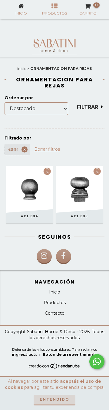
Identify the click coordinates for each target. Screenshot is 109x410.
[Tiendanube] (54, 368)
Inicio (21, 68)
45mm (13, 149)
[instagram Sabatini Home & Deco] (44, 256)
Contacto (54, 313)
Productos (55, 302)
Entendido (54, 399)
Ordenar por (19, 97)
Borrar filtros (47, 149)
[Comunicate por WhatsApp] (96, 361)
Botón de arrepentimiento (70, 354)
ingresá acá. (24, 354)
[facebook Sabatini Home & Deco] (63, 256)
